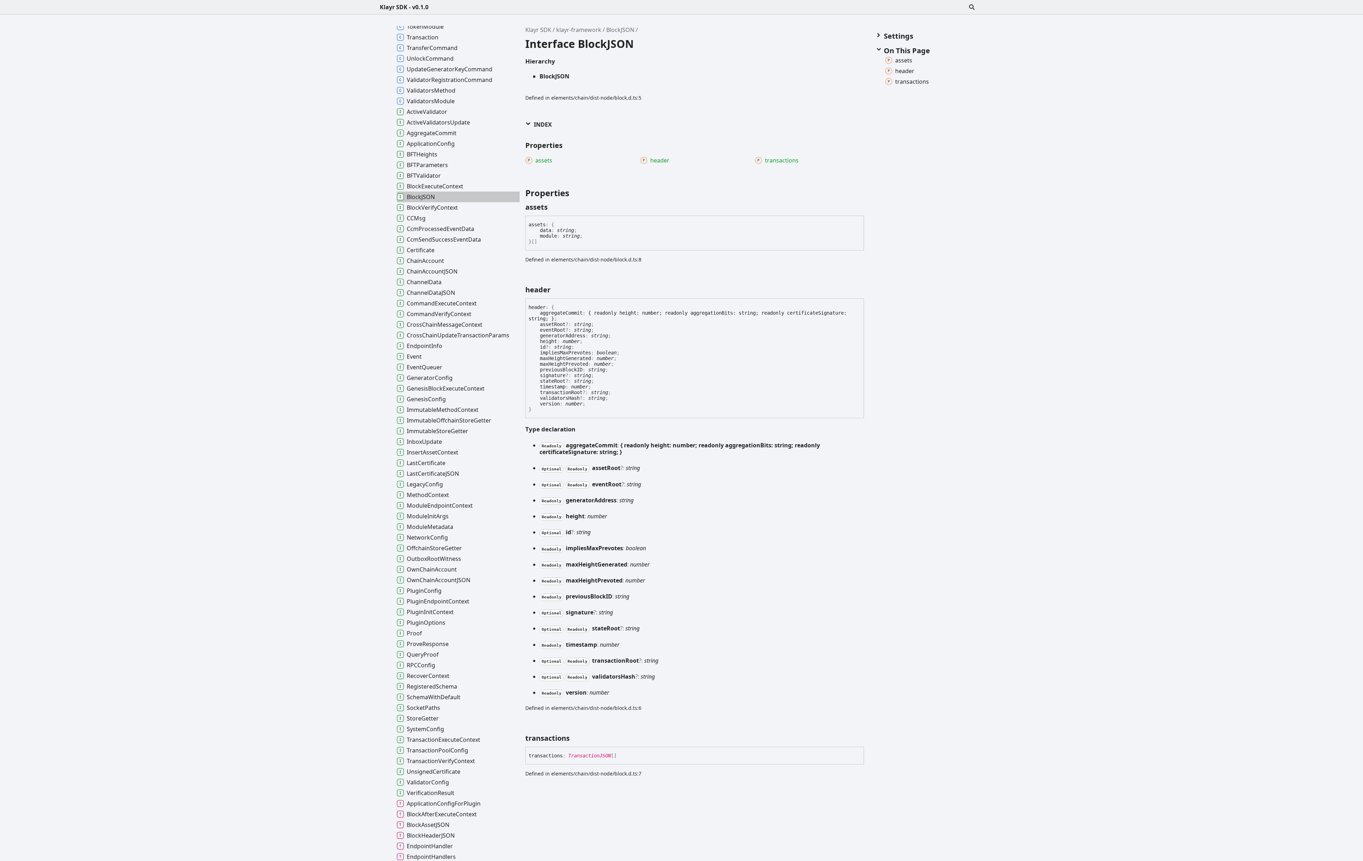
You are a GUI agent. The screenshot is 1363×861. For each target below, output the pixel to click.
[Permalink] (554, 207)
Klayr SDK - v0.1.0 (404, 7)
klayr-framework (578, 30)
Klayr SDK (538, 30)
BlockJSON (620, 30)
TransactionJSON (589, 755)
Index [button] (542, 124)
